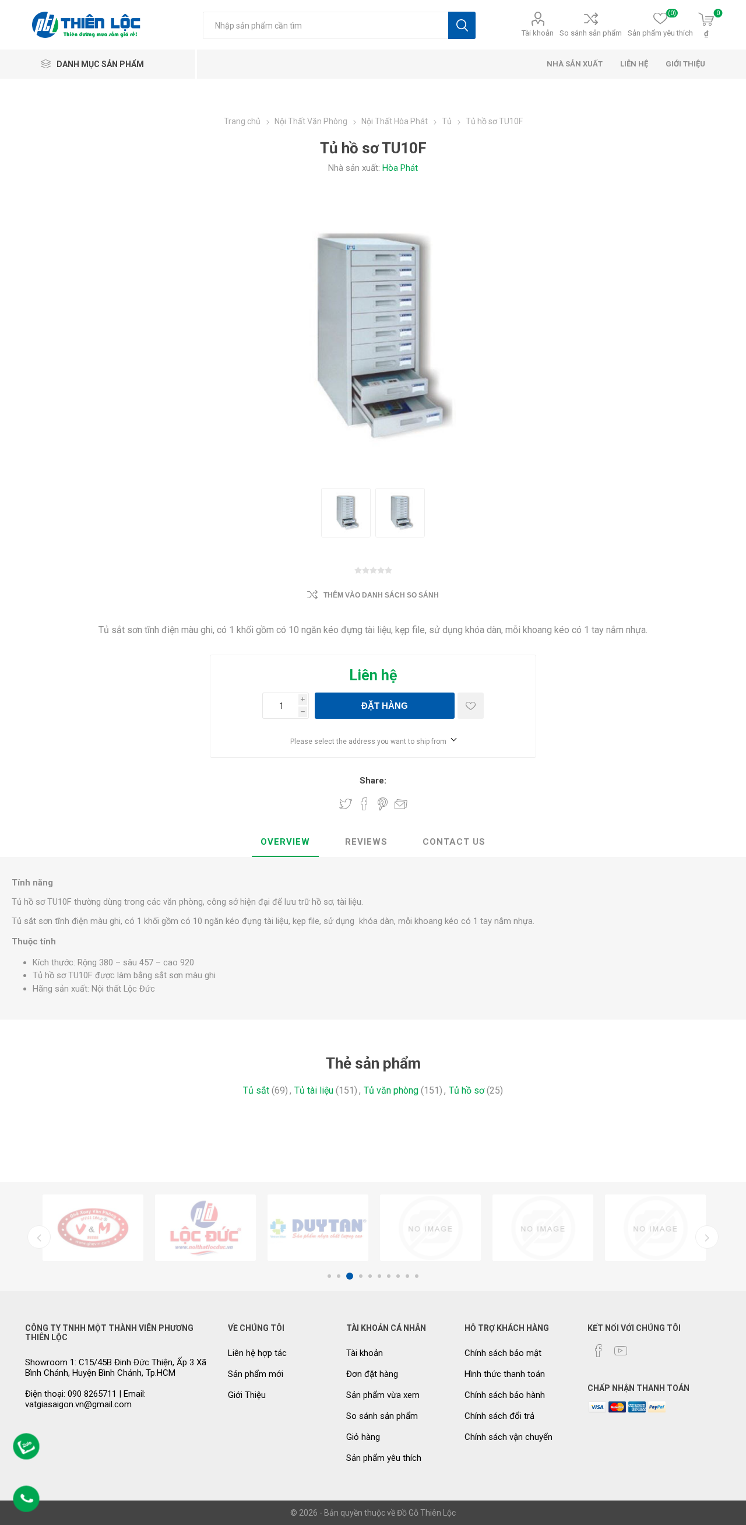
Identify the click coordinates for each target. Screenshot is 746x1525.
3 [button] (349, 1276)
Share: (373, 780)
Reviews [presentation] (366, 842)
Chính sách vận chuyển (509, 1437)
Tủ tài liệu (313, 1090)
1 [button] (329, 1276)
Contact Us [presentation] (454, 842)
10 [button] (416, 1276)
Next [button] (707, 1237)
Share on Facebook (364, 803)
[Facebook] (598, 1350)
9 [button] (407, 1276)
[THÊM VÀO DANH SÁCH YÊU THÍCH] (471, 706)
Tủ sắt (256, 1090)
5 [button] (370, 1276)
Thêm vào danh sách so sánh (381, 595)
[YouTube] (620, 1350)
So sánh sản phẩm (591, 33)
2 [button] (338, 1276)
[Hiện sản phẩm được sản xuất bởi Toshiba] (655, 1227)
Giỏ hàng (363, 1437)
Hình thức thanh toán (505, 1374)
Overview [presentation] (285, 842)
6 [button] (379, 1276)
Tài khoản (538, 33)
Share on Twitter (345, 803)
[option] (93, 1227)
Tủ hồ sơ (466, 1090)
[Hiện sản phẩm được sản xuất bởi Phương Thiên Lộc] (205, 1227)
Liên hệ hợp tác (257, 1353)
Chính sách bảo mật (503, 1353)
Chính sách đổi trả (499, 1416)
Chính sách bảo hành (505, 1395)
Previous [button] (39, 1237)
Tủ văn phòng (391, 1090)
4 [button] (361, 1276)
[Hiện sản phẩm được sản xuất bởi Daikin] (430, 1227)
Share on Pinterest (382, 803)
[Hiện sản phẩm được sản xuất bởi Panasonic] (542, 1227)
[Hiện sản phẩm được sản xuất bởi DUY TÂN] (318, 1227)
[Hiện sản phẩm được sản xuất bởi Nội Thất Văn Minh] (93, 1227)
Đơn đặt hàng (372, 1374)
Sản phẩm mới (255, 1374)
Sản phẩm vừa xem (383, 1395)
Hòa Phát (400, 168)
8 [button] (398, 1276)
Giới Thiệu (247, 1395)
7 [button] (388, 1276)
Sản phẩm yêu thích (383, 1458)
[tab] (285, 842)
